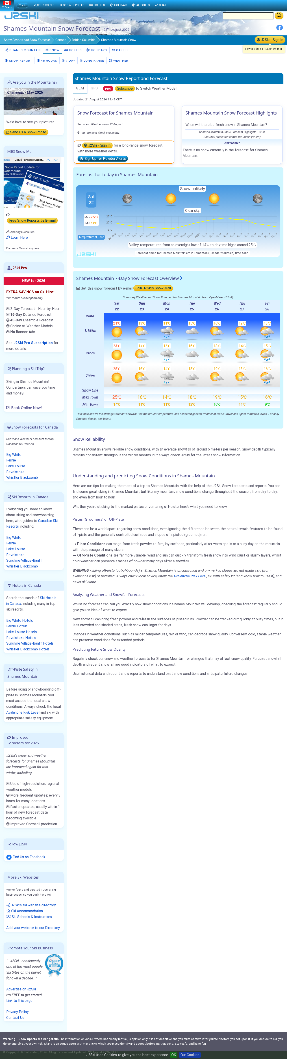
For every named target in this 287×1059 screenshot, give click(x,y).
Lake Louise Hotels (21, 632)
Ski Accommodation (26, 911)
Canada (60, 40)
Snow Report (20, 60)
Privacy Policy (17, 1012)
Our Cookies (189, 1055)
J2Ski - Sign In (271, 40)
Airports (143, 5)
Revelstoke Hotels (21, 638)
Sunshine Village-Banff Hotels (30, 643)
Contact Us (15, 1018)
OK (173, 1055)
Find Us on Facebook (28, 857)
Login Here (19, 237)
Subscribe (125, 88)
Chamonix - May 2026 (25, 92)
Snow (27, 40)
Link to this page (19, 1000)
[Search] (279, 15)
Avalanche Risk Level (190, 576)
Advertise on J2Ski (21, 989)
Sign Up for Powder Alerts (104, 159)
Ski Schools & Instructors (31, 917)
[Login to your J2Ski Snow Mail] (34, 182)
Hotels (75, 50)
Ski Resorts (45, 5)
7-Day (70, 60)
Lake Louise (15, 466)
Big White (13, 455)
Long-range (93, 60)
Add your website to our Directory (33, 928)
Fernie (11, 460)
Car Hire (122, 50)
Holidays (98, 50)
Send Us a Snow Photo (27, 132)
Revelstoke (15, 472)
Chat (162, 5)
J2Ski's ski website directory (33, 905)
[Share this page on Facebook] (279, 29)
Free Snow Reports (32, 221)
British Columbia (84, 40)
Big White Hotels (19, 620)
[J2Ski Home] (21, 19)
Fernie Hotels (17, 626)
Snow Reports (73, 5)
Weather (120, 60)
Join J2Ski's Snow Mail (153, 288)
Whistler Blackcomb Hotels (28, 649)
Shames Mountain (25, 50)
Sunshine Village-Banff (24, 560)
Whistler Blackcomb (22, 477)
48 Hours (48, 60)
